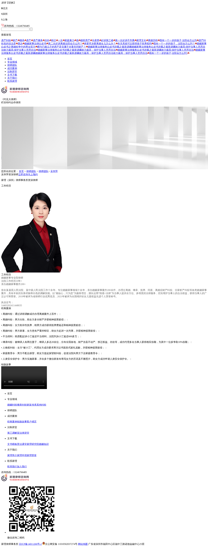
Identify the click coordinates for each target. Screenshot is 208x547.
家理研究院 (33, 444)
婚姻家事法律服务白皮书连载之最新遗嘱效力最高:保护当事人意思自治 (156, 50)
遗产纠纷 (6, 40)
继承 (21, 40)
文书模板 (12, 444)
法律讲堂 (24, 433)
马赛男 (95, 40)
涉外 (46, 40)
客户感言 (32, 421)
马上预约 (33, 174)
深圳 (4, 14)
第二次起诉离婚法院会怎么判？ (65, 43)
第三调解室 (13, 433)
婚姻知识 (44, 444)
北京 (4, 8)
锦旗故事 (22, 421)
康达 (20, 43)
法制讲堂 (12, 71)
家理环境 (22, 455)
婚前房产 (85, 40)
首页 (9, 58)
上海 (4, 19)
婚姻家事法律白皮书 (35, 43)
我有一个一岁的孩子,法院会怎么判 (178, 40)
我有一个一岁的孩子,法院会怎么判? (168, 53)
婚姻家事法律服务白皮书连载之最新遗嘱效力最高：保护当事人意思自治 (77, 50)
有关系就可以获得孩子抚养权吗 (135, 43)
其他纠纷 (41, 404)
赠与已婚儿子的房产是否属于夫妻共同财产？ (61, 46)
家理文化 (141, 40)
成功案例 (12, 68)
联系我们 (12, 466)
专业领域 (12, 62)
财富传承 (32, 404)
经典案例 (12, 421)
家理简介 (12, 455)
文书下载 (12, 74)
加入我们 (22, 466)
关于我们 (12, 78)
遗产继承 (38, 40)
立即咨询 (23, 174)
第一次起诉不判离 (125, 40)
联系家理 (12, 81)
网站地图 (83, 544)
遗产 (28, 40)
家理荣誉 (32, 455)
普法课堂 (22, 444)
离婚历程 (153, 40)
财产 (15, 40)
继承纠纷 (22, 404)
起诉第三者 (107, 40)
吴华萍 (54, 171)
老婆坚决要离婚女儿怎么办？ (100, 43)
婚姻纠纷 (12, 404)
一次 (60, 40)
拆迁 (53, 40)
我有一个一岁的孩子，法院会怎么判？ (174, 43)
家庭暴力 (69, 40)
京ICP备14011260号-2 (30, 544)
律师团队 (12, 65)
